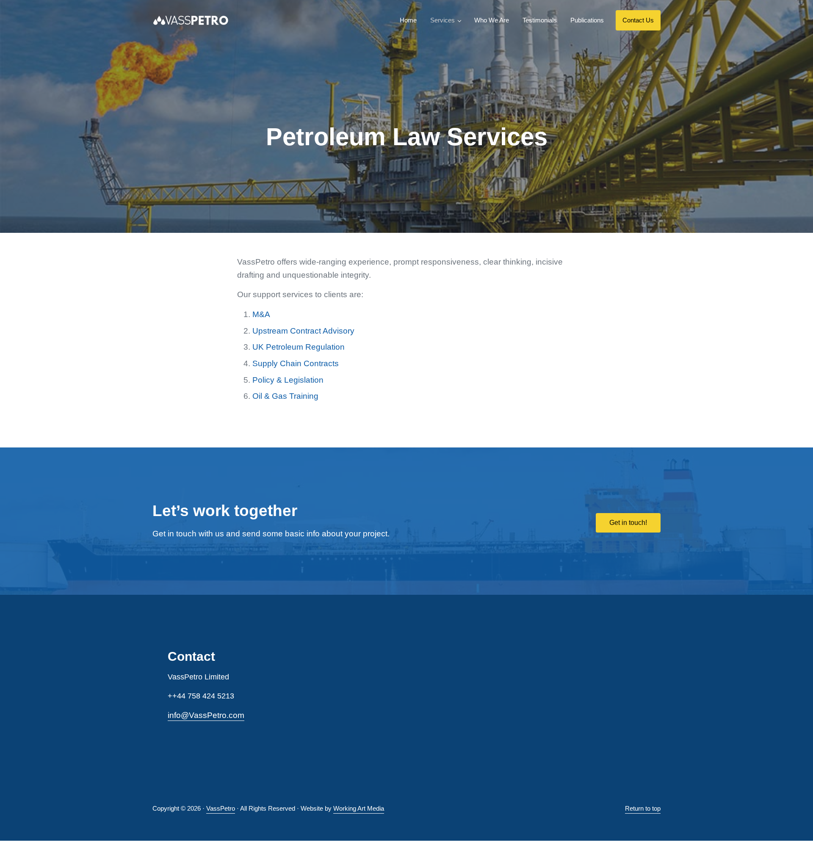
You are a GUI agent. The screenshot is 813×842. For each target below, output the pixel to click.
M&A (261, 314)
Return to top (643, 808)
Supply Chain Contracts (295, 363)
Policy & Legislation (288, 379)
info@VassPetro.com (206, 715)
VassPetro (220, 808)
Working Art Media (358, 808)
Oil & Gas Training (285, 396)
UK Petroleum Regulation (298, 346)
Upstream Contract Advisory (303, 330)
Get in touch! (628, 522)
